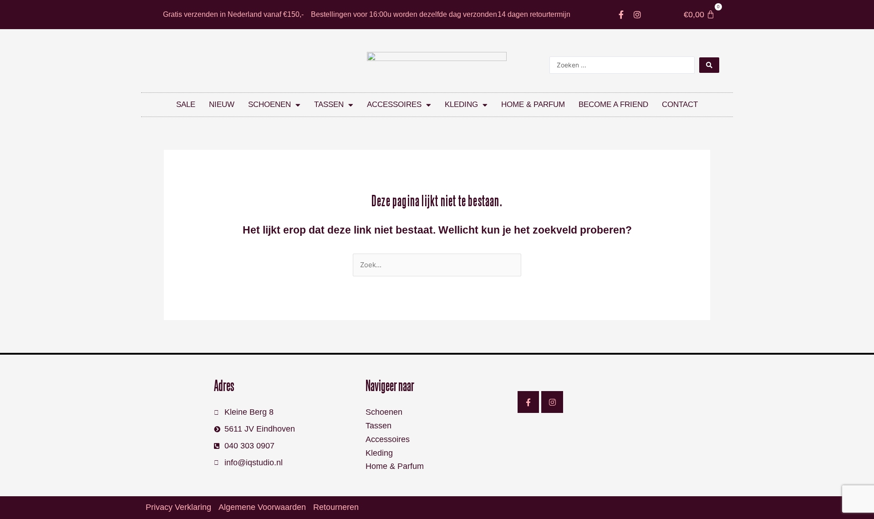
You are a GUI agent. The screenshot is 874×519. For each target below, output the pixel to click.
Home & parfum (533, 104)
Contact (680, 104)
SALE (185, 104)
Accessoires (394, 104)
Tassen (329, 104)
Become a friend (613, 104)
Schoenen (269, 104)
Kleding (461, 104)
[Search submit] (709, 65)
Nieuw (221, 104)
